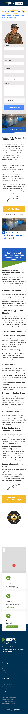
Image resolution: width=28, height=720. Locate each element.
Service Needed (8, 76)
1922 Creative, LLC (17, 711)
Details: (6, 83)
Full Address (7, 68)
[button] (14, 568)
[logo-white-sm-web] (10, 2)
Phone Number (8, 60)
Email (6, 53)
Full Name (7, 45)
